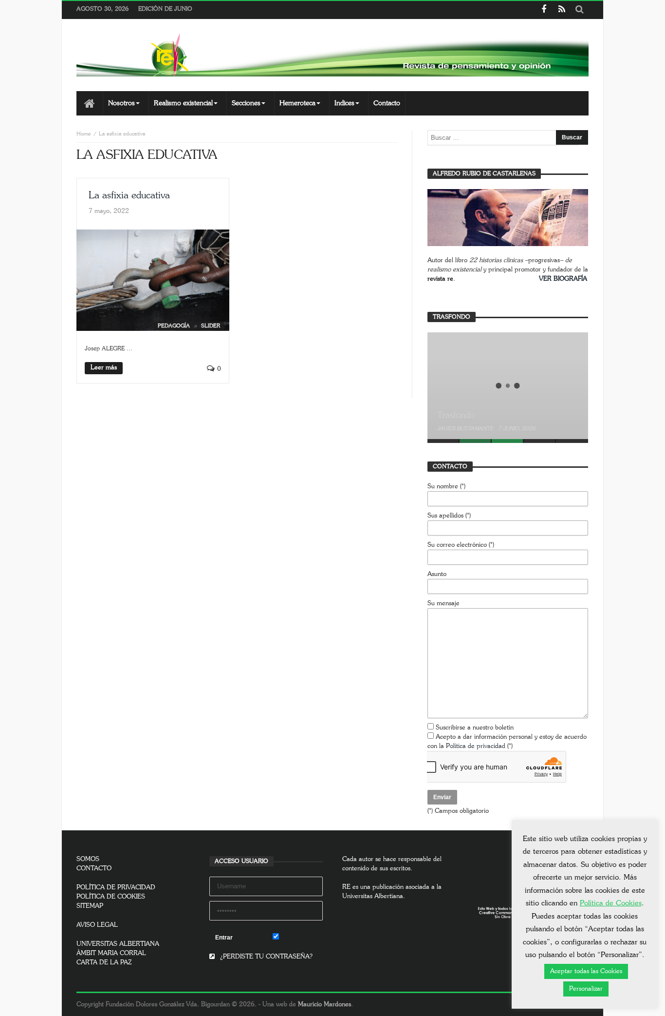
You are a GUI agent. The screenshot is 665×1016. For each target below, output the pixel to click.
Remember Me (301, 938)
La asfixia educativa (129, 195)
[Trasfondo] (507, 385)
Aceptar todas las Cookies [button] (586, 971)
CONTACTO (93, 868)
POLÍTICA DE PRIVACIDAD (115, 887)
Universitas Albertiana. (373, 896)
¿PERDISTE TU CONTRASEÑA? (265, 957)
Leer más (104, 367)
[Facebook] (544, 10)
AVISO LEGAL (97, 925)
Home (83, 133)
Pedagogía (174, 325)
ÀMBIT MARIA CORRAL (111, 953)
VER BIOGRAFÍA (563, 279)
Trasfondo (456, 415)
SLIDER (210, 325)
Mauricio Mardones (324, 1004)
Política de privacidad (475, 746)
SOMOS (87, 859)
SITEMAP (89, 906)
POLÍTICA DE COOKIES (110, 897)
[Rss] (562, 10)
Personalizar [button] (586, 989)
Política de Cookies (611, 903)
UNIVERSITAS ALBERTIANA (117, 944)
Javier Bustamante (466, 428)
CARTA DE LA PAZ (104, 962)
